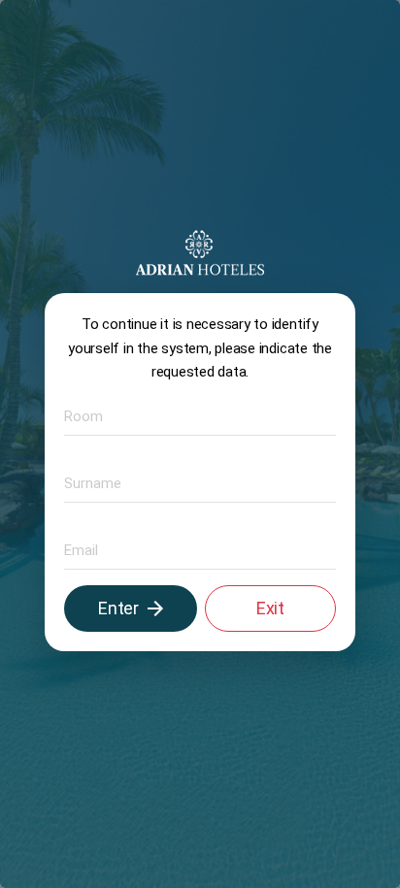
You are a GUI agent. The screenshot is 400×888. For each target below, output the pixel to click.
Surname (86, 482)
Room (78, 415)
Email (76, 549)
